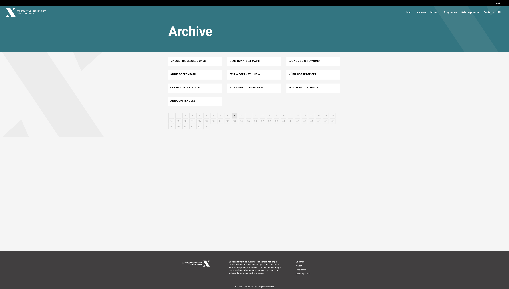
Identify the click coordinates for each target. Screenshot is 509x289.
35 (248, 121)
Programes (301, 269)
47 (332, 121)
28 (199, 121)
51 (192, 126)
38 (269, 121)
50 (185, 126)
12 (255, 115)
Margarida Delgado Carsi (188, 60)
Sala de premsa (303, 273)
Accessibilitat (268, 287)
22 (325, 115)
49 (178, 126)
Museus (300, 265)
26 (185, 121)
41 (290, 121)
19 (305, 115)
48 (171, 126)
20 (311, 115)
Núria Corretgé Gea (302, 74)
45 (318, 121)
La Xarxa (300, 261)
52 (199, 126)
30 (213, 121)
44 (311, 121)
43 (304, 121)
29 (206, 121)
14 (269, 115)
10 (241, 115)
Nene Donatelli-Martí (244, 60)
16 (283, 115)
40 (283, 121)
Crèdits (257, 287)
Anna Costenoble (182, 100)
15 (276, 115)
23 (332, 115)
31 (220, 121)
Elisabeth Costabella (303, 87)
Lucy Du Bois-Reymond (304, 60)
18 (298, 115)
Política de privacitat (244, 287)
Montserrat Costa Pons (246, 87)
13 (262, 115)
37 (262, 121)
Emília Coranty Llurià (244, 74)
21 (319, 115)
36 (255, 121)
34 (241, 121)
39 (276, 121)
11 (248, 115)
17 (290, 115)
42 (297, 121)
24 (171, 121)
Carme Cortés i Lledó (185, 87)
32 (227, 121)
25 (178, 121)
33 (234, 121)
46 (325, 121)
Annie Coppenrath (183, 74)
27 (192, 121)
